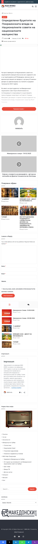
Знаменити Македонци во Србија (14, 459)
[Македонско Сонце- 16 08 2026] (7, 312)
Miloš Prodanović (19, 532)
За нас (4, 437)
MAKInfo (6, 38)
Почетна (5, 13)
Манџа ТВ (7, 469)
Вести (10, 13)
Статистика (7, 445)
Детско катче (8, 472)
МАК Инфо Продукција (9, 456)
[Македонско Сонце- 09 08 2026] (7, 320)
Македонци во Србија (8, 442)
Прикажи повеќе (18, 109)
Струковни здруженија (11, 451)
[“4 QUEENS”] (9, 192)
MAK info (27, 529)
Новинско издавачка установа (13, 453)
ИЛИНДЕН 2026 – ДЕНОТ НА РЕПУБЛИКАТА (28, 200)
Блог (3, 480)
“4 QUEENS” (5, 199)
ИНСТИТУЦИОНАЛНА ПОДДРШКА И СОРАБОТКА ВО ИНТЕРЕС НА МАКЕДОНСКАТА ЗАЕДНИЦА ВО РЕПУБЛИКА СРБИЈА (27, 222)
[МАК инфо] (8, 6)
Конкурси (5, 474)
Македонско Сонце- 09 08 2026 (24, 318)
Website (3, 281)
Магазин (5, 477)
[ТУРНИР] (9, 210)
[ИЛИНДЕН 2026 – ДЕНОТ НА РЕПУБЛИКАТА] (28, 192)
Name (3, 266)
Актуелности (6, 439)
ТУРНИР (4, 217)
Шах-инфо (7, 466)
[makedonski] (19, 513)
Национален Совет (10, 448)
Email (3, 273)
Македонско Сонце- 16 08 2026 (23, 310)
